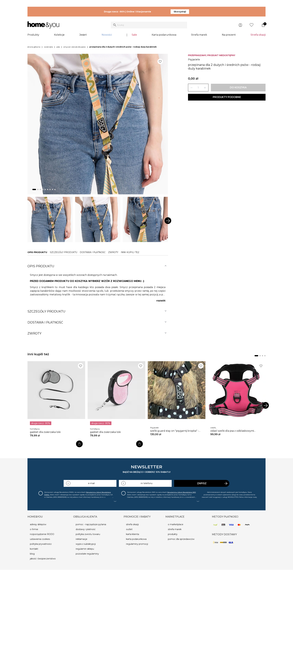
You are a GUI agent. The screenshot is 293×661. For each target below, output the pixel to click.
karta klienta (132, 534)
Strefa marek (199, 34)
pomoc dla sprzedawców (181, 539)
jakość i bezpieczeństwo (43, 558)
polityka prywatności (41, 544)
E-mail (91, 483)
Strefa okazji (258, 34)
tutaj (255, 497)
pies (58, 47)
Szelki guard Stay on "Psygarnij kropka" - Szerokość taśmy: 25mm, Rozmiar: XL (174, 430)
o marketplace (175, 524)
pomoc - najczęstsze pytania (91, 524)
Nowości (107, 34)
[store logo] (43, 25)
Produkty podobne (227, 97)
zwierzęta (48, 47)
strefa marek (174, 529)
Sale (134, 34)
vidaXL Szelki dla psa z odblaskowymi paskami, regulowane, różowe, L (232, 430)
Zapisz (201, 483)
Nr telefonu (146, 483)
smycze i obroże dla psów (74, 47)
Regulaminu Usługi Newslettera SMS (181, 492)
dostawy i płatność (86, 529)
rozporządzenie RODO (42, 534)
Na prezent (229, 34)
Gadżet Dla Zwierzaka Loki (45, 432)
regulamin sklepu (85, 548)
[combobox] (149, 25)
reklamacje (81, 539)
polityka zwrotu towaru (88, 534)
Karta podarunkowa (164, 34)
